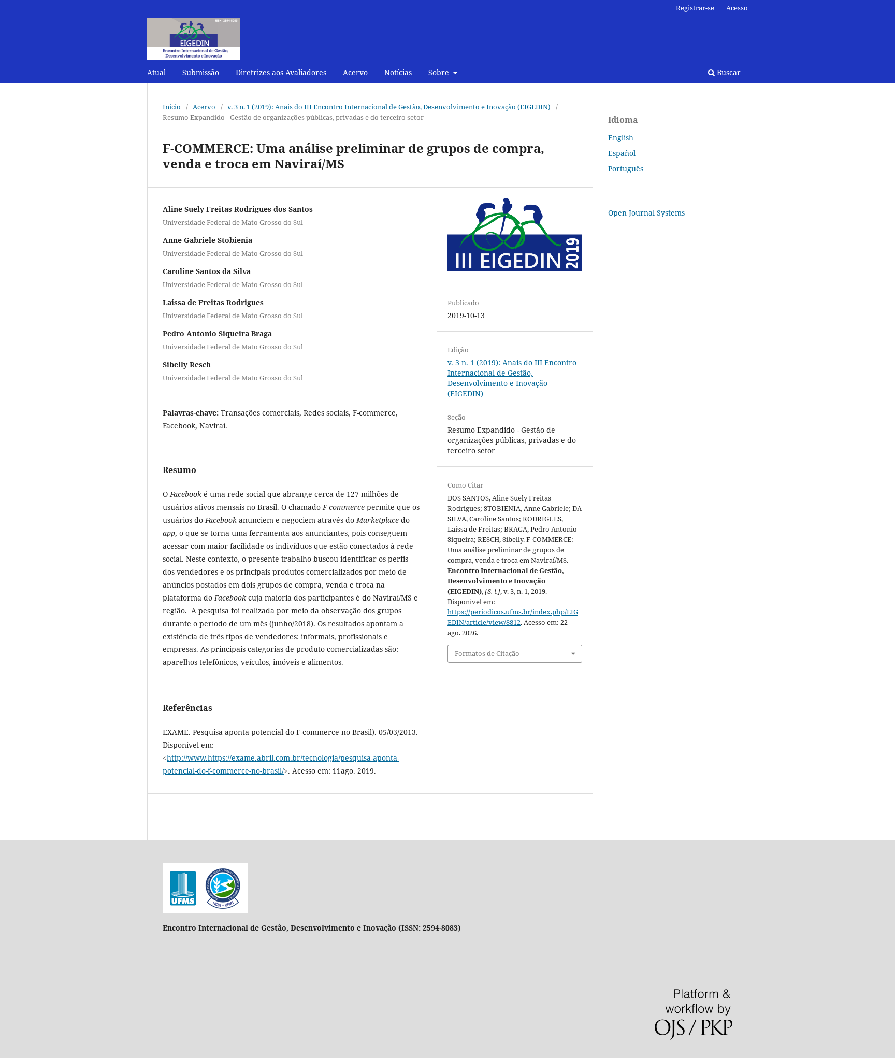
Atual (156, 72)
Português (625, 169)
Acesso (737, 7)
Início (172, 106)
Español (622, 153)
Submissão (200, 72)
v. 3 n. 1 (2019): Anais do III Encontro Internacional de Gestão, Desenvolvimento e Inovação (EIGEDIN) (389, 106)
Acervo (355, 72)
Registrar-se (695, 7)
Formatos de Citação (487, 653)
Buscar (728, 72)
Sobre (439, 72)
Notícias (398, 72)
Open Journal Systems (646, 213)
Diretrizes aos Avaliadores (281, 72)
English (620, 137)
